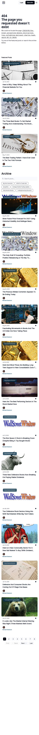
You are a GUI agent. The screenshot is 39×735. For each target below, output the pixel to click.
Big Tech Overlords (8, 183)
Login (21, 2)
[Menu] (36, 2)
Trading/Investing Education (25, 190)
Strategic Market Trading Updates (20, 187)
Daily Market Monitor (8, 190)
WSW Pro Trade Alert (21, 183)
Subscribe (30, 2)
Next (22, 643)
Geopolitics (6, 187)
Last (31, 643)
